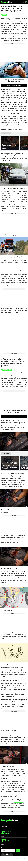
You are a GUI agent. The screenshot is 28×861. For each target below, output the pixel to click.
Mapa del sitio (4, 830)
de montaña (20, 803)
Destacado (4, 14)
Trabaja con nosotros (5, 833)
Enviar (17, 850)
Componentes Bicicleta (7, 369)
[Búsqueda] (23, 2)
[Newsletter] (26, 2)
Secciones (3, 829)
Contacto (3, 832)
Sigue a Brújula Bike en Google (14, 85)
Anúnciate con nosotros (6, 831)
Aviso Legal (3, 839)
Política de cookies (5, 840)
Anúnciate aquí (14, 43)
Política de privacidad (5, 841)
